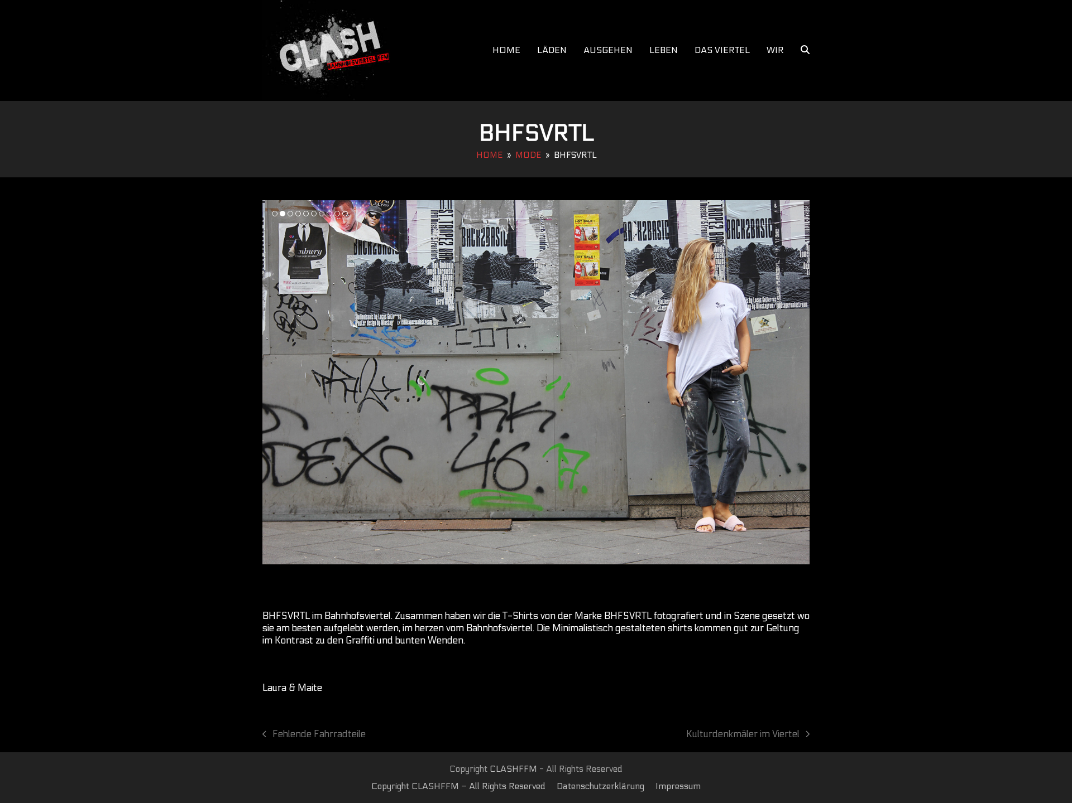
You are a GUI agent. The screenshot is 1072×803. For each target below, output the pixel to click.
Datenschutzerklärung (600, 786)
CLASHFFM (513, 769)
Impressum (678, 786)
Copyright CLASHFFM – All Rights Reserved (458, 786)
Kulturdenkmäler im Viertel (743, 735)
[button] (805, 50)
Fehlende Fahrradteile (314, 735)
